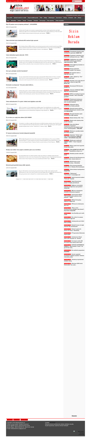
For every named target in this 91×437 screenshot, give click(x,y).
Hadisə (19, 20)
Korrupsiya (42, 20)
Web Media (52, 422)
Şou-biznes (59, 17)
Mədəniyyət (51, 17)
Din (75, 17)
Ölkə (41, 17)
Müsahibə (13, 20)
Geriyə (17, 179)
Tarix (8, 20)
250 (49, 179)
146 (29, 179)
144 (24, 179)
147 (32, 179)
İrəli (51, 179)
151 (42, 179)
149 (37, 179)
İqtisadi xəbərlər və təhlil (20, 17)
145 (27, 179)
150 (39, 179)
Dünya (65, 17)
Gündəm (36, 20)
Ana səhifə (9, 17)
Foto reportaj (50, 20)
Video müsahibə (60, 20)
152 (45, 179)
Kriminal (71, 17)
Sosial (24, 20)
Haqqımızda (17, 419)
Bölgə (45, 17)
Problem (30, 20)
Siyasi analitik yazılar (33, 17)
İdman (79, 17)
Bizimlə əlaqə (24, 419)
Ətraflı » (48, 33)
